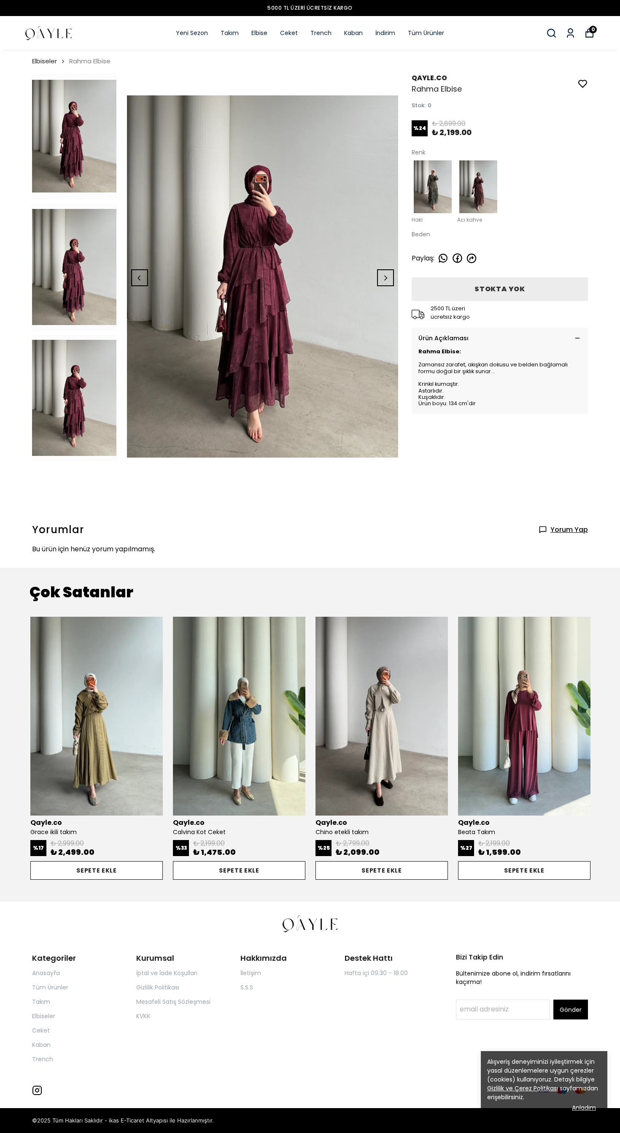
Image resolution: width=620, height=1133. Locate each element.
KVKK (143, 1016)
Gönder (571, 1010)
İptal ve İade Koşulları (166, 973)
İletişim (250, 973)
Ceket (289, 33)
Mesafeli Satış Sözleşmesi (173, 1001)
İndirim (385, 33)
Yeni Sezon (192, 33)
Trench (321, 33)
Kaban (353, 33)
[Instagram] (37, 1090)
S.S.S (246, 987)
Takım (230, 33)
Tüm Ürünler (426, 33)
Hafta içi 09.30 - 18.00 (376, 973)
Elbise (259, 33)
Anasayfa (46, 973)
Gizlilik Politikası (157, 987)
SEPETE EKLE (96, 870)
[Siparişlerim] (570, 33)
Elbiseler (44, 61)
